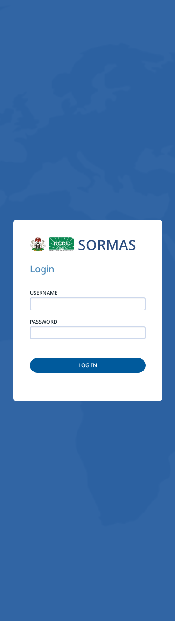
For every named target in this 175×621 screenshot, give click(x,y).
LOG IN (87, 365)
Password (43, 321)
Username (43, 293)
